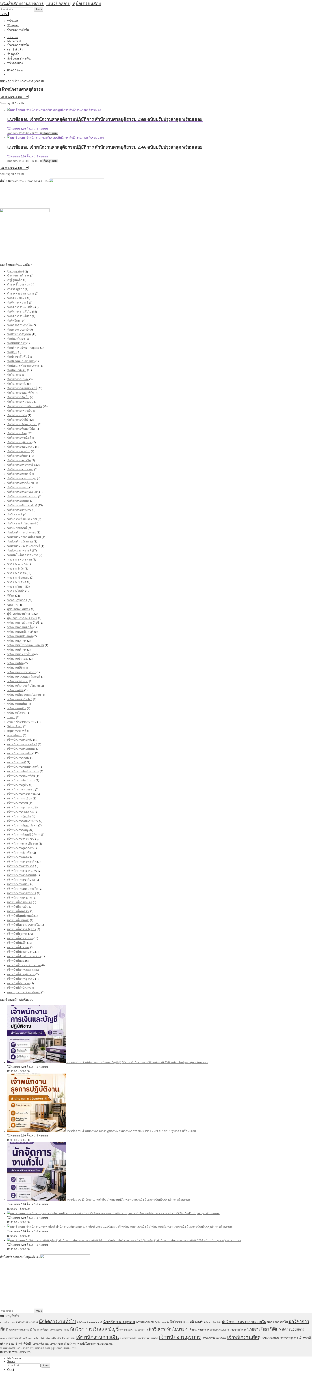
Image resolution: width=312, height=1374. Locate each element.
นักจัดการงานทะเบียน (20, 307)
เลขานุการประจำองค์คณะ (23, 992)
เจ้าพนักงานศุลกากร (20, 848)
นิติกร (10, 595)
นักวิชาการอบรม (18, 487)
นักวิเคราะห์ (14, 514)
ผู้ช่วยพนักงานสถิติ (18, 609)
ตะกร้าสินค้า (15, 49)
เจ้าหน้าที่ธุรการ (17, 933)
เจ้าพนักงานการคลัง (19, 739)
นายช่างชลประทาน (19, 559)
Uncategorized (15, 271)
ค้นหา (39, 9)
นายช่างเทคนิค (16, 582)
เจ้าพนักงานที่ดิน (17, 802)
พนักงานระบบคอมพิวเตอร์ (23, 676)
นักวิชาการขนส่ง (18, 379)
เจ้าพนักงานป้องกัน (19, 816)
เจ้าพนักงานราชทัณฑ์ (20, 839)
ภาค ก (11, 717)
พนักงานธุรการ (17, 640)
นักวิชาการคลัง (17, 383)
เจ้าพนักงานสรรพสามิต (21, 861)
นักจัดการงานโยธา (19, 316)
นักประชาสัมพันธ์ (18, 356)
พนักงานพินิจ (15, 667)
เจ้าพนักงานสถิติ (17, 857)
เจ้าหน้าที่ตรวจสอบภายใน (23, 924)
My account (14, 41)
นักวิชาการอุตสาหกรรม (22, 496)
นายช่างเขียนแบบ (18, 577)
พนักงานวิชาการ (17, 681)
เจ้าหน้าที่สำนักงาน (19, 987)
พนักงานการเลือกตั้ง (20, 627)
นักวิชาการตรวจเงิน (19, 410)
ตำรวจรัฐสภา (15, 289)
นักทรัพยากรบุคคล (19, 334)
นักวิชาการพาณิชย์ (19, 437)
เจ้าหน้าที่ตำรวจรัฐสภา (21, 929)
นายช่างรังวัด (15, 568)
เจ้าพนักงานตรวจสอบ (20, 789)
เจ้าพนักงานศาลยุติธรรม (22, 843)
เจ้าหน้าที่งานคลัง (18, 920)
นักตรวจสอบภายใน (19, 325)
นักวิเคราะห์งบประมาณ (22, 518)
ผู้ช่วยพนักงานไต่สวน (20, 613)
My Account (14, 1358)
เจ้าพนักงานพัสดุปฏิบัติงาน (23, 834)
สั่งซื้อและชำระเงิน (19, 58)
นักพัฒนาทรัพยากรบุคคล (23, 365)
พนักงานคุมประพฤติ (20, 636)
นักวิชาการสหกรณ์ (19, 473)
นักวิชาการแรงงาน (19, 509)
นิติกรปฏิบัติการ (17, 600)
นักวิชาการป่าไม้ (17, 419)
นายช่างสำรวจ (16, 573)
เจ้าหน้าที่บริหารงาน (20, 938)
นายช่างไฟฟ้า (16, 591)
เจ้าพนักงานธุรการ (19, 807)
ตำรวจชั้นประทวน (18, 284)
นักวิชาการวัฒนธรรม (20, 446)
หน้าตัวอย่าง (15, 63)
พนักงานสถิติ (15, 690)
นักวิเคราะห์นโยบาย (20, 523)
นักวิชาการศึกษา (18, 455)
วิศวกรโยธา (14, 726)
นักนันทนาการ (16, 343)
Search (11, 1361)
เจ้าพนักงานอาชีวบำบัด (21, 893)
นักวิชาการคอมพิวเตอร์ (22, 388)
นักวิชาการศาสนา (18, 451)
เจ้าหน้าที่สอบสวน (18, 983)
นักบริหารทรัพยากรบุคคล (23, 347)
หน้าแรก (12, 20)
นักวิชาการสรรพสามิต (21, 464)
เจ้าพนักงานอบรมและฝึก (22, 888)
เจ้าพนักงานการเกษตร (21, 748)
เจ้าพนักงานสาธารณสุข (22, 870)
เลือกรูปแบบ (50, 133)
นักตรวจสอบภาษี (18, 329)
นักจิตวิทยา (14, 320)
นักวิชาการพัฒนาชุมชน (22, 424)
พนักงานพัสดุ (15, 663)
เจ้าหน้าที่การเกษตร (19, 902)
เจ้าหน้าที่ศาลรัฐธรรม (20, 978)
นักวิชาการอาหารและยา (22, 491)
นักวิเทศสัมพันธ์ (17, 527)
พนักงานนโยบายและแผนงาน (25, 645)
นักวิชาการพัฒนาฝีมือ (21, 428)
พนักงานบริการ (17, 649)
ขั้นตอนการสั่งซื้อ (18, 29)
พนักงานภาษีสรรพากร (21, 672)
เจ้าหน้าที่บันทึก (17, 942)
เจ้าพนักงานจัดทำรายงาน (23, 771)
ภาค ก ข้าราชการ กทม (21, 721)
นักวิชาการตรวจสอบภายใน (24, 406)
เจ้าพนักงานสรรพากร (20, 866)
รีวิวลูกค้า (13, 25)
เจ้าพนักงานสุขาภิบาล (21, 879)
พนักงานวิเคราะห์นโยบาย (23, 685)
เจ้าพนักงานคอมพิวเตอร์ (22, 766)
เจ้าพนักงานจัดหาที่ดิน (21, 775)
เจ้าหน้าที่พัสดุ (16, 960)
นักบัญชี (12, 352)
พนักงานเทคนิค (17, 703)
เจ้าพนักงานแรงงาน (19, 897)
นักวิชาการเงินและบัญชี (22, 505)
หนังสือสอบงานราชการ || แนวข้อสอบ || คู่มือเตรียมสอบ (50, 3)
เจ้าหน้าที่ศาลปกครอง (21, 969)
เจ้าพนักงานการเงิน (19, 753)
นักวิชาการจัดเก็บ (18, 397)
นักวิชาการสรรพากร (20, 469)
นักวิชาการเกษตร (18, 500)
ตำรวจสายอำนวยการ (20, 293)
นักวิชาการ (14, 374)
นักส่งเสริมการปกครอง (21, 532)
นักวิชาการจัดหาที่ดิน (20, 392)
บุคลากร (12, 604)
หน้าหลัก (5, 81)
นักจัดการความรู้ (17, 302)
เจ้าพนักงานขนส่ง (18, 757)
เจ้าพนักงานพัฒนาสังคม (22, 825)
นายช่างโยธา (15, 586)
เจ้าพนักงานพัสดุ (17, 830)
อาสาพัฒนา (14, 735)
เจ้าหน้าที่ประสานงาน (20, 951)
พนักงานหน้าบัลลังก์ (19, 699)
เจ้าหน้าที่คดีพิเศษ (18, 911)
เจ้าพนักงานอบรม (18, 884)
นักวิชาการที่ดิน (17, 415)
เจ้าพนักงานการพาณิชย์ (22, 744)
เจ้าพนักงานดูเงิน (17, 784)
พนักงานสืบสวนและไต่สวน (24, 694)
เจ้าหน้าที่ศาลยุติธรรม (21, 974)
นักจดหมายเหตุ (16, 298)
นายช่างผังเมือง (17, 564)
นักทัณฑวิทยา (16, 338)
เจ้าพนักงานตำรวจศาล (21, 793)
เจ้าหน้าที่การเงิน (17, 906)
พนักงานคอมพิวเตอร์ (20, 631)
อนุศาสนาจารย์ (16, 730)
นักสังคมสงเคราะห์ (19, 550)
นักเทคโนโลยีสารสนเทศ (22, 555)
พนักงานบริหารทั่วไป (20, 654)
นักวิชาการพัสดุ (17, 433)
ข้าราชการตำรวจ (18, 275)
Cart (10, 1369)
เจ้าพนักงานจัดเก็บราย (21, 780)
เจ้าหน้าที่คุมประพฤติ (20, 915)
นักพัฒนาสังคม (16, 370)
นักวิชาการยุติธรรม (19, 442)
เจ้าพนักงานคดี (16, 762)
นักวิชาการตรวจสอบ (20, 401)
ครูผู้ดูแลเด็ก (14, 280)
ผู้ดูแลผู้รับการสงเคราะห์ (22, 618)
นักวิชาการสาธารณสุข (21, 478)
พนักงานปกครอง (18, 658)
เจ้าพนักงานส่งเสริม (19, 852)
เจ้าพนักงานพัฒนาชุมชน (22, 821)
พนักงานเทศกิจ (16, 708)
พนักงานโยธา (16, 712)
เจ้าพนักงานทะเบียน (19, 798)
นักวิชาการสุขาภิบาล (20, 482)
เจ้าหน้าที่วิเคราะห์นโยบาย (24, 965)
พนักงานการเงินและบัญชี (23, 622)
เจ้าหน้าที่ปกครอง (18, 947)
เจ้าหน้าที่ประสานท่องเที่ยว (24, 956)
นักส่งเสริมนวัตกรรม (20, 541)
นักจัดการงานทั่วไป (19, 311)
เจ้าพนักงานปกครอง (20, 812)
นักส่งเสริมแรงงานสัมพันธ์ (23, 546)
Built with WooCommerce (15, 1351)
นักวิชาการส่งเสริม (19, 460)
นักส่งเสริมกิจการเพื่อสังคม (24, 536)
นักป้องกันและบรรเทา (21, 361)
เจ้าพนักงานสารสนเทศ (21, 875)
